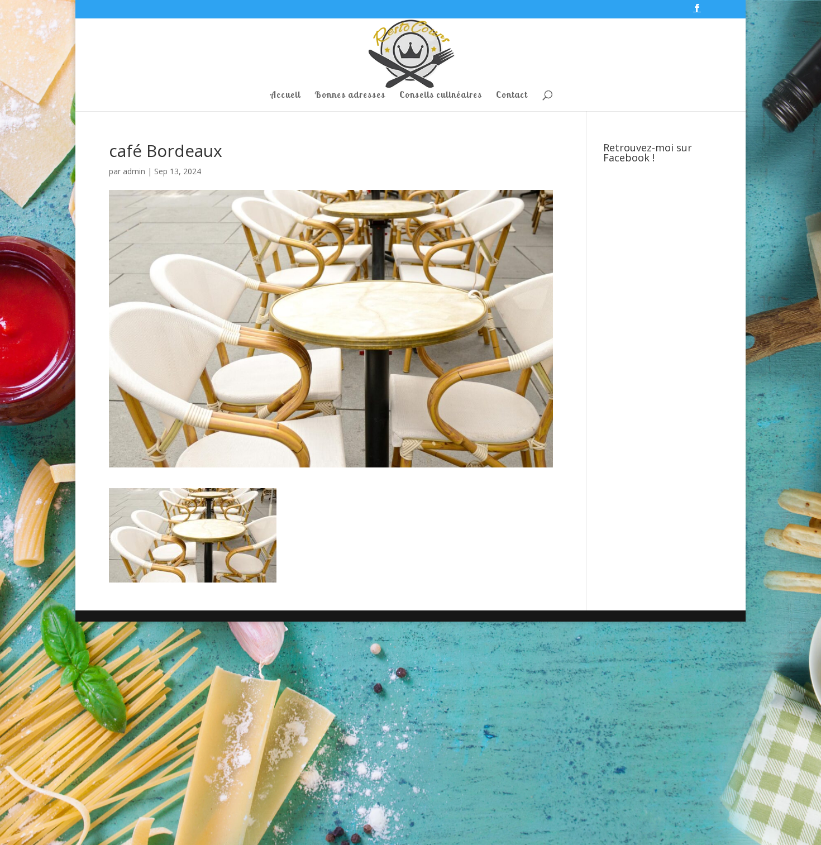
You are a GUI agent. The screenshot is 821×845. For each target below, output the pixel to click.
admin (134, 171)
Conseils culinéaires (440, 95)
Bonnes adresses (349, 95)
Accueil (285, 95)
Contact (511, 95)
